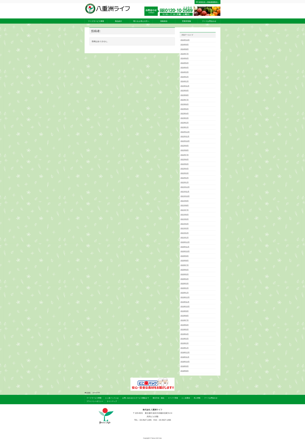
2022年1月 (184, 182)
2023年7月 (184, 100)
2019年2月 (184, 343)
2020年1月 (184, 293)
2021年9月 (184, 201)
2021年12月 (185, 187)
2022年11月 (184, 136)
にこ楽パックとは (112, 398)
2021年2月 (184, 233)
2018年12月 (185, 352)
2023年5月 (184, 109)
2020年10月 (185, 251)
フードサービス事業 (94, 398)
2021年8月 (184, 205)
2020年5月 (184, 274)
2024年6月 (184, 58)
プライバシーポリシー (94, 401)
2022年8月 (184, 150)
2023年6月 (184, 104)
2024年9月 (184, 44)
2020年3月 (184, 283)
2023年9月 (184, 90)
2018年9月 (184, 366)
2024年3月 (184, 72)
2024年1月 (184, 81)
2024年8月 (184, 49)
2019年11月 (184, 302)
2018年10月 (185, 362)
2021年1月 (184, 237)
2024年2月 (184, 77)
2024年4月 (184, 67)
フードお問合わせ (210, 398)
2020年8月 (184, 260)
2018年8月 (184, 371)
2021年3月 (184, 228)
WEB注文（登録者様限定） (208, 2)
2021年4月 (184, 224)
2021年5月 (184, 219)
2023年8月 (184, 95)
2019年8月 (184, 316)
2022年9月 (184, 146)
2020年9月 (184, 256)
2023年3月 (184, 118)
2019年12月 (185, 297)
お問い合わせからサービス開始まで (135, 398)
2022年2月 (184, 178)
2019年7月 (184, 320)
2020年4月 (184, 279)
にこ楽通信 (186, 398)
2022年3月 (184, 173)
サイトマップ (112, 401)
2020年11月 (184, 247)
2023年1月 (184, 127)
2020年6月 (184, 270)
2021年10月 (185, 196)
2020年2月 (184, 288)
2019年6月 (184, 325)
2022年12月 (185, 132)
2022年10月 (185, 141)
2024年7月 (184, 54)
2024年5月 (184, 63)
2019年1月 (184, 348)
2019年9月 (184, 311)
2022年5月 (184, 164)
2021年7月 (184, 210)
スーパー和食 (173, 398)
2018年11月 (184, 357)
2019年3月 (184, 339)
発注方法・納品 (158, 398)
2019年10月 (185, 306)
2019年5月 (184, 329)
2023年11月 (184, 86)
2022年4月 (184, 169)
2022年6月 (184, 159)
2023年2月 (184, 123)
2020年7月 (184, 265)
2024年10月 (185, 40)
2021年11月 (184, 192)
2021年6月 (184, 215)
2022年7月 (184, 155)
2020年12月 (185, 242)
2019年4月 (184, 334)
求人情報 (197, 398)
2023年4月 (184, 113)
